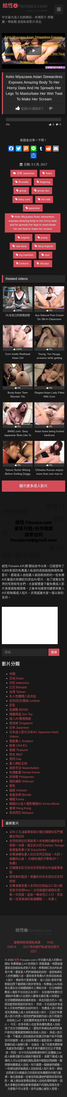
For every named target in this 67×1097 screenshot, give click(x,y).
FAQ (50, 942)
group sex (43, 190)
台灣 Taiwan (17, 691)
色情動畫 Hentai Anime (24, 772)
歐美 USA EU (18, 745)
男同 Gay (15, 759)
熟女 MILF (16, 754)
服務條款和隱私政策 (27, 942)
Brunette (23, 181)
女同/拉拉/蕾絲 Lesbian (24, 700)
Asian (49, 173)
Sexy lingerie (45, 246)
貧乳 (12, 785)
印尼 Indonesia (19, 682)
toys (47, 254)
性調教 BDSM (18, 709)
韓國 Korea (16, 799)
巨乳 (12, 705)
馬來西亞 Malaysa (21, 812)
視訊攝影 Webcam (21, 781)
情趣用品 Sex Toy (21, 714)
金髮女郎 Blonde (20, 794)
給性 (17, 959)
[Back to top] (55, 1086)
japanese (34, 208)
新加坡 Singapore (21, 723)
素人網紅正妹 (18, 763)
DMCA (11, 946)
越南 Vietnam (18, 790)
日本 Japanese (25, 173)
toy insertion (26, 254)
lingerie (25, 237)
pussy (44, 237)
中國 (12, 673)
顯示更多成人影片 (33, 486)
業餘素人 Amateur (21, 741)
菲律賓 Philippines (21, 776)
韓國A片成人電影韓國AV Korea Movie (34, 803)
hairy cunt (24, 199)
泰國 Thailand (18, 750)
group (22, 190)
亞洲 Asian (16, 678)
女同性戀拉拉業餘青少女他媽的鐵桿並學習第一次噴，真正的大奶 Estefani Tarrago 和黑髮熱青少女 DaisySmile (36, 845)
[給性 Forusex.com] (27, 8)
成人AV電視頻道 (20, 718)
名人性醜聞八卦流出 (22, 696)
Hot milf (45, 199)
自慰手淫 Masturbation (24, 768)
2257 (33, 951)
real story (21, 246)
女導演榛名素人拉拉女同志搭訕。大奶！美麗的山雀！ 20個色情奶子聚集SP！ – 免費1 (36, 859)
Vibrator (44, 263)
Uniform (24, 263)
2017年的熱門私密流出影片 (41, 946)
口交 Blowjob (18, 687)
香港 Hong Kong (20, 808)
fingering (45, 181)
